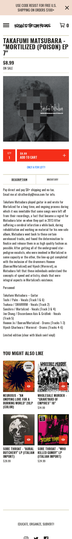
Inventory (52, 179)
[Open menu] (6, 25)
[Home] (32, 25)
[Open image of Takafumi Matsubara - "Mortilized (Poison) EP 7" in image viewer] (36, 109)
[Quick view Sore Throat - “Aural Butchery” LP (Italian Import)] (29, 439)
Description (19, 179)
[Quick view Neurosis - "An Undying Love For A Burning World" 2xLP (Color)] (29, 386)
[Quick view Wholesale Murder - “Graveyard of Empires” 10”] (63, 386)
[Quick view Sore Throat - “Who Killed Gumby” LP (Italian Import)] (63, 439)
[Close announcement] (67, 7)
